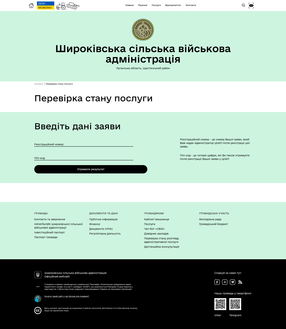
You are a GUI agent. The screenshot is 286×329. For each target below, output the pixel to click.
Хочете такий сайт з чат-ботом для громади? (66, 296)
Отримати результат (90, 169)
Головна (38, 84)
